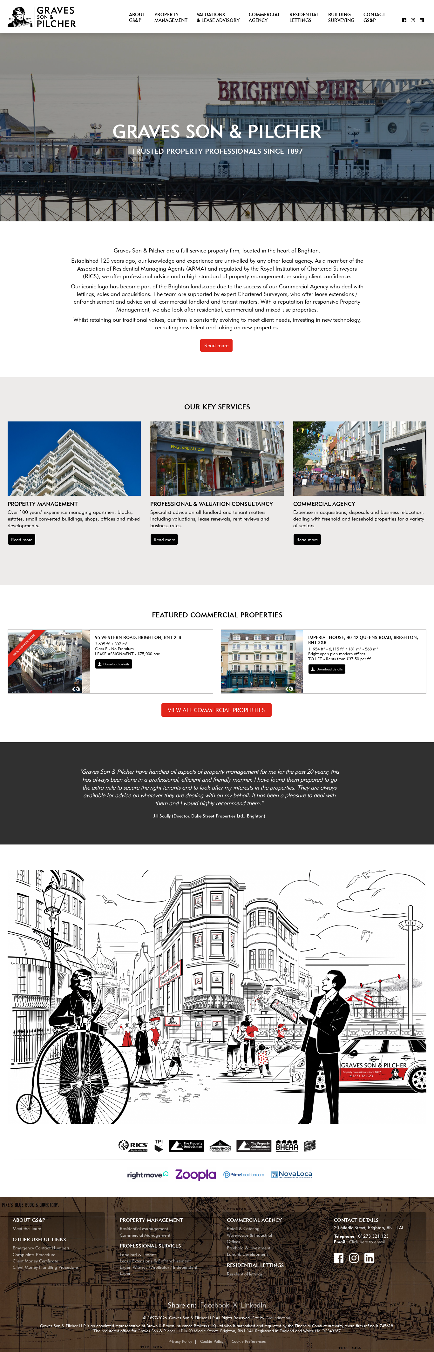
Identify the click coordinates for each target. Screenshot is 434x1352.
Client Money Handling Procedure (45, 1267)
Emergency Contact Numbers (41, 1247)
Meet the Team (27, 1228)
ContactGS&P (374, 18)
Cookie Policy (212, 1341)
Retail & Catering (243, 1228)
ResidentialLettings (304, 18)
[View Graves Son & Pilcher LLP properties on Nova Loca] (291, 1174)
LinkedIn (253, 1305)
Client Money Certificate (35, 1260)
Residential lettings (245, 1273)
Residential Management (144, 1228)
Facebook (214, 1305)
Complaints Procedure (34, 1254)
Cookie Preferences (249, 1341)
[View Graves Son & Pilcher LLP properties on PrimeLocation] (244, 1174)
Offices (233, 1241)
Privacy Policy (180, 1341)
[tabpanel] (209, 793)
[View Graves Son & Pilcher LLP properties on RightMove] (148, 1174)
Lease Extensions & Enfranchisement (155, 1260)
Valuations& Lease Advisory (218, 18)
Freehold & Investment (248, 1247)
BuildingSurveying (341, 18)
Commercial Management (145, 1235)
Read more (216, 345)
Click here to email (367, 1241)
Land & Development (247, 1254)
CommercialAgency (264, 18)
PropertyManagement (170, 18)
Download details (115, 664)
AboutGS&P (137, 18)
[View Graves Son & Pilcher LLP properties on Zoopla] (196, 1174)
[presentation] (73, 689)
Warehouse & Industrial (249, 1235)
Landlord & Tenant (138, 1254)
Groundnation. (278, 1317)
